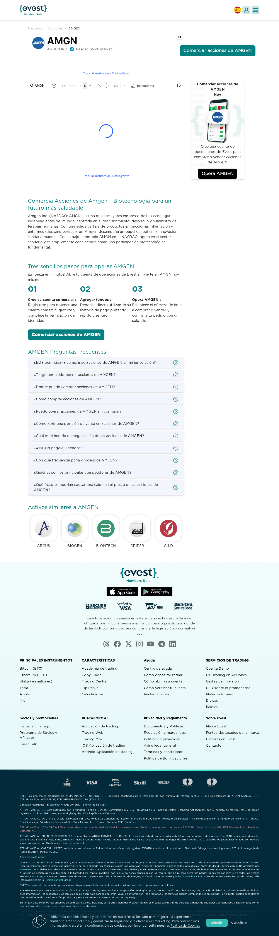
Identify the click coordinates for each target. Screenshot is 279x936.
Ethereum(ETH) (33, 675)
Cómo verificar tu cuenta (165, 688)
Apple (25, 694)
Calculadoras (93, 694)
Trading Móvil (93, 739)
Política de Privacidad (190, 876)
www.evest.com (29, 869)
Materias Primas (219, 694)
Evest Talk (28, 744)
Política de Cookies (185, 925)
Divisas (212, 700)
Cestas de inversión (222, 681)
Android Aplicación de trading (107, 752)
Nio (22, 700)
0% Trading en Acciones (226, 675)
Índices (212, 707)
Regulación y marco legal (165, 732)
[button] (255, 10)
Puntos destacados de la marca (232, 732)
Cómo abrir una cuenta (163, 681)
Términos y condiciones (164, 752)
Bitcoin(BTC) (31, 668)
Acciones (55, 28)
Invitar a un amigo (35, 726)
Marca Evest (216, 726)
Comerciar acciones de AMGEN (66, 335)
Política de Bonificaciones (165, 758)
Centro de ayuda (158, 668)
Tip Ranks (90, 688)
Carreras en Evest (221, 739)
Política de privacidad (162, 739)
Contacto (213, 745)
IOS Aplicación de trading (103, 745)
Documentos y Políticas (164, 726)
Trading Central (94, 681)
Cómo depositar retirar (163, 675)
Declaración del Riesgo (58, 880)
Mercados (35, 28)
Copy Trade (91, 675)
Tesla (24, 688)
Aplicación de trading (100, 726)
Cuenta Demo (217, 668)
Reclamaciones (156, 694)
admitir (216, 922)
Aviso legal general (160, 745)
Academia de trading (99, 668)
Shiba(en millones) (36, 681)
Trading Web (92, 732)
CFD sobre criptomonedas (228, 688)
